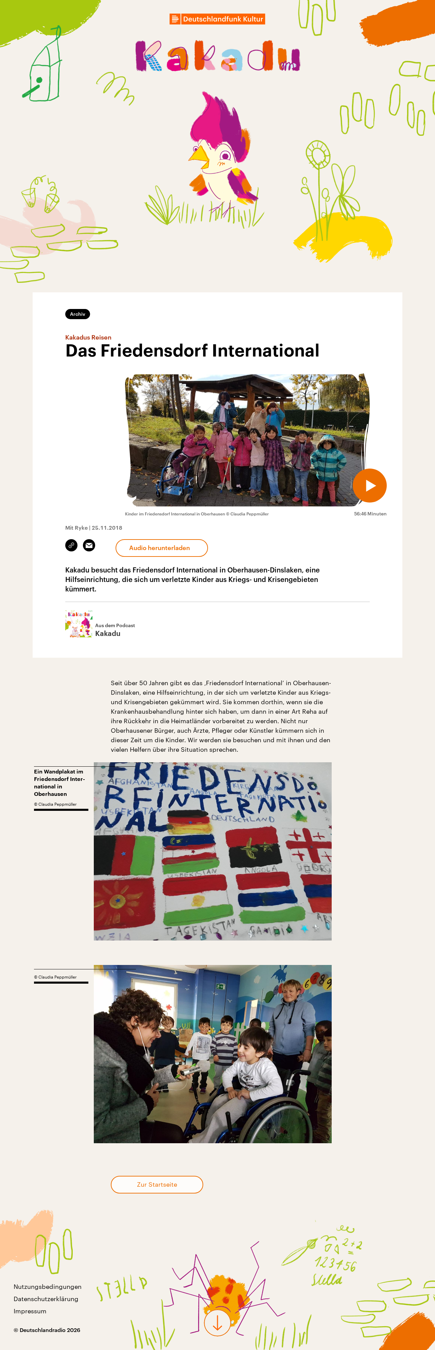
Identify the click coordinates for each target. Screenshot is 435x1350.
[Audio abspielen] (370, 486)
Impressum (30, 1311)
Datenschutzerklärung (46, 1298)
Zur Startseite (157, 1184)
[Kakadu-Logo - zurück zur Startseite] (217, 57)
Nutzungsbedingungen (48, 1286)
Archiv (77, 314)
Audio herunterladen (159, 547)
